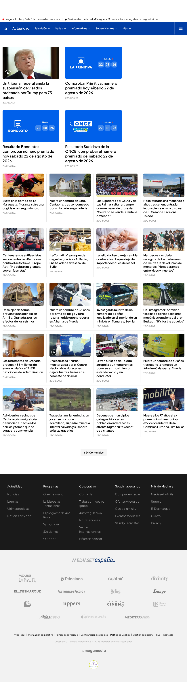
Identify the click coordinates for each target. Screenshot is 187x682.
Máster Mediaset (90, 539)
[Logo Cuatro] (115, 578)
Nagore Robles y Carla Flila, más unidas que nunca (32, 19)
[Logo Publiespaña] (93, 617)
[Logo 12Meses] (159, 604)
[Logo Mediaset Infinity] (27, 578)
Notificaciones (89, 520)
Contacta (86, 494)
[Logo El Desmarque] (27, 591)
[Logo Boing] (116, 591)
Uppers (156, 501)
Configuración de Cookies (94, 634)
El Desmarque (160, 508)
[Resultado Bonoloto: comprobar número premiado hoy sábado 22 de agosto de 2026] (31, 126)
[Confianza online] (93, 668)
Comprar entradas (127, 494)
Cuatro (156, 516)
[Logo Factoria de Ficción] (71, 591)
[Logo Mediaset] (93, 562)
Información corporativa (40, 634)
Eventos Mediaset (127, 516)
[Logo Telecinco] (72, 578)
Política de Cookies (120, 634)
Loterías (12, 501)
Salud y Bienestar (127, 523)
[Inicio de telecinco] (5, 28)
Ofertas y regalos (127, 501)
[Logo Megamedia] (95, 651)
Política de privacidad (67, 634)
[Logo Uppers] (71, 604)
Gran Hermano (53, 494)
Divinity (156, 523)
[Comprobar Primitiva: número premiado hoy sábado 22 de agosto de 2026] (93, 63)
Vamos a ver (51, 524)
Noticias (13, 494)
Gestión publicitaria (143, 634)
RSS (158, 634)
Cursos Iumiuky (125, 508)
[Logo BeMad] (27, 604)
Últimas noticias (18, 508)
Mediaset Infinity (162, 494)
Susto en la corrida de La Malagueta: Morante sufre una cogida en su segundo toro (113, 19)
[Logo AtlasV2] (49, 617)
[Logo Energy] (159, 591)
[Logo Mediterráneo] (137, 617)
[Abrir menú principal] (181, 28)
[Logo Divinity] (159, 578)
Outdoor (49, 539)
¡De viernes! (51, 531)
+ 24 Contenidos (94, 452)
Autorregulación (90, 513)
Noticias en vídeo (19, 516)
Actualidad (20, 28)
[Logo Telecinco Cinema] (115, 604)
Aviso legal (19, 634)
